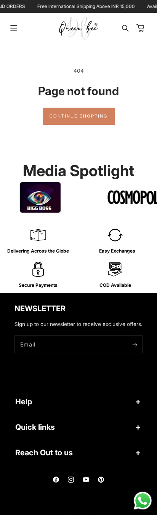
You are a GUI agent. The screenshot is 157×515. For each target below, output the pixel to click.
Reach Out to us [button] (44, 452)
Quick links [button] (35, 427)
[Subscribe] (134, 344)
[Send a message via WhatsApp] (142, 500)
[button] (13, 28)
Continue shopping (79, 116)
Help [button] (23, 401)
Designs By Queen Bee (87, 512)
